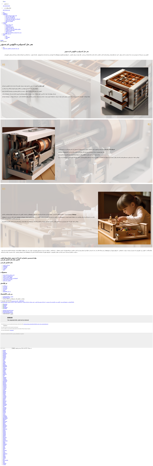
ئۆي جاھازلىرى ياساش (9, 28)
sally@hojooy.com (6, 10)
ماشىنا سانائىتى (8, 25)
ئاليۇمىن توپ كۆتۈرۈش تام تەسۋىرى (53, 302)
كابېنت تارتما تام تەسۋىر (10, 20)
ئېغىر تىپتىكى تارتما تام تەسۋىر (11, 15)
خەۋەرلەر (5, 289)
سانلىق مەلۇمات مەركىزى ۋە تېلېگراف (13, 29)
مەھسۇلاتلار (5, 14)
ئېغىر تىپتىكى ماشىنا (9, 24)
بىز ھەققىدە (5, 13)
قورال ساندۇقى (8, 31)
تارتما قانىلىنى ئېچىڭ (18, 302)
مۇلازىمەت (5, 22)
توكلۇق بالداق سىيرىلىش (10, 16)
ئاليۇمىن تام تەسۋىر (9, 21)
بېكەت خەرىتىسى (15, 300)
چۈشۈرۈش (7, 37)
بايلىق (4, 34)
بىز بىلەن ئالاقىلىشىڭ (7, 33)
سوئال (6, 38)
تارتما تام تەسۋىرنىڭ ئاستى (40, 302)
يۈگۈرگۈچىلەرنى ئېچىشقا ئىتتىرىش (67, 302)
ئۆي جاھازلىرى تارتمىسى (10, 17)
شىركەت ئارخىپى (6, 265)
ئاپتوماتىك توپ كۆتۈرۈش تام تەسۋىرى (12, 18)
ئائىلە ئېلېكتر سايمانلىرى (9, 30)
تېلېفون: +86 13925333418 (8, 296)
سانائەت (4, 23)
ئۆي (3, 12)
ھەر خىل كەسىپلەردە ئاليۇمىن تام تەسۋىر (13, 32)
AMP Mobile (21, 300)
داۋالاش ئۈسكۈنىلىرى (9, 26)
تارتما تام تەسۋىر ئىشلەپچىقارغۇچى (7, 302)
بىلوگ (6, 36)
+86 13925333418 (6, 5)
